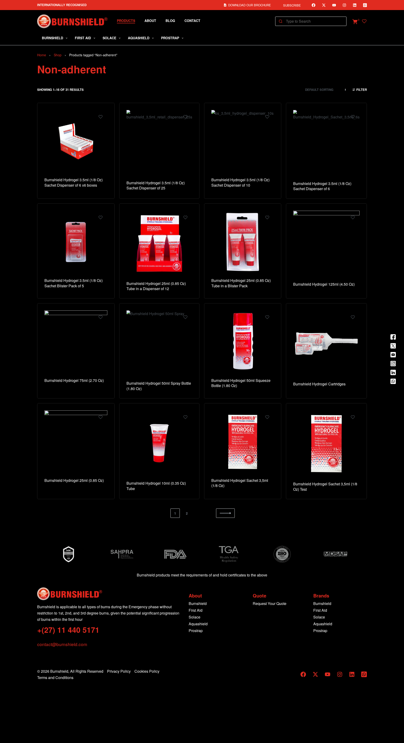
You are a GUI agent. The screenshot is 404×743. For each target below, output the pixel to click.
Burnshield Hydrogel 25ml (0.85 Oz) (74, 480)
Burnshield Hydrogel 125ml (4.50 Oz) (324, 284)
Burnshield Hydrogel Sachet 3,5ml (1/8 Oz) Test (325, 486)
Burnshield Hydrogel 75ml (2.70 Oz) (74, 380)
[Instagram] (344, 5)
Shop (57, 55)
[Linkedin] (355, 5)
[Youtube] (334, 5)
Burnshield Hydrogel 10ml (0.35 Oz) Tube (156, 485)
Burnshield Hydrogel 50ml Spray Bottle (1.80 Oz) (158, 385)
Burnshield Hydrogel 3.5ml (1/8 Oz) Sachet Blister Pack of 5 (73, 283)
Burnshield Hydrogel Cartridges (319, 384)
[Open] (364, 21)
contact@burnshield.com (62, 644)
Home (41, 55)
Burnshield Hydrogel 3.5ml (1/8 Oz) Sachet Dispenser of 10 (240, 182)
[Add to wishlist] (100, 117)
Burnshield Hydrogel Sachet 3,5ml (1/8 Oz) (239, 483)
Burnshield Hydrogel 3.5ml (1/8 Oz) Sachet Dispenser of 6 (322, 186)
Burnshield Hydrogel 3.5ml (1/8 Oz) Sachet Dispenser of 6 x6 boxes (73, 182)
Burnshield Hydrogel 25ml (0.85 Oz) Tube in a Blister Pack (241, 283)
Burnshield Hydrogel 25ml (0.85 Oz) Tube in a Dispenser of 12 (156, 286)
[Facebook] (313, 5)
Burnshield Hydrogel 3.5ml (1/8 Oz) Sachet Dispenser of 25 (155, 185)
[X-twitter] (324, 5)
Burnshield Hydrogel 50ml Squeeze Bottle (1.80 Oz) (241, 383)
